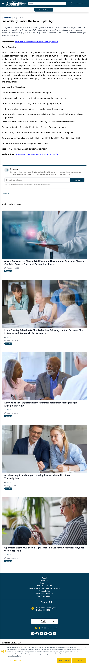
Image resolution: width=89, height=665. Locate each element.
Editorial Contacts (44, 586)
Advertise (44, 580)
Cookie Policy (16, 656)
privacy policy (45, 185)
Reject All (79, 660)
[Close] (85, 647)
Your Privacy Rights (44, 596)
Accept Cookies (64, 660)
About (44, 578)
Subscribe (76, 180)
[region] (44, 654)
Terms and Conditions (44, 593)
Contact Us (44, 583)
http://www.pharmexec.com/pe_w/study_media (36, 41)
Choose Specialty (42, 9)
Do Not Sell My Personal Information (44, 588)
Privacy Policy (44, 591)
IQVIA (9, 337)
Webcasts (6, 194)
